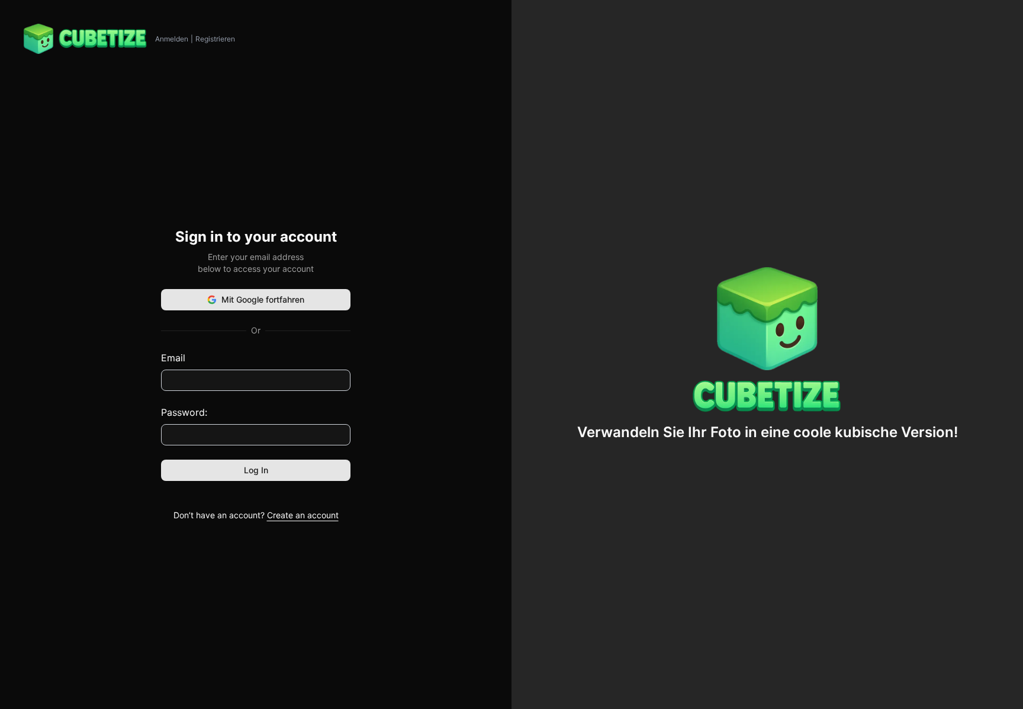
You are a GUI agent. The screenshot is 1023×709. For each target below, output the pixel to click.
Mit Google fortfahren (262, 299)
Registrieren (215, 38)
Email (173, 358)
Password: (184, 412)
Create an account (303, 515)
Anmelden (171, 38)
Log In (256, 470)
